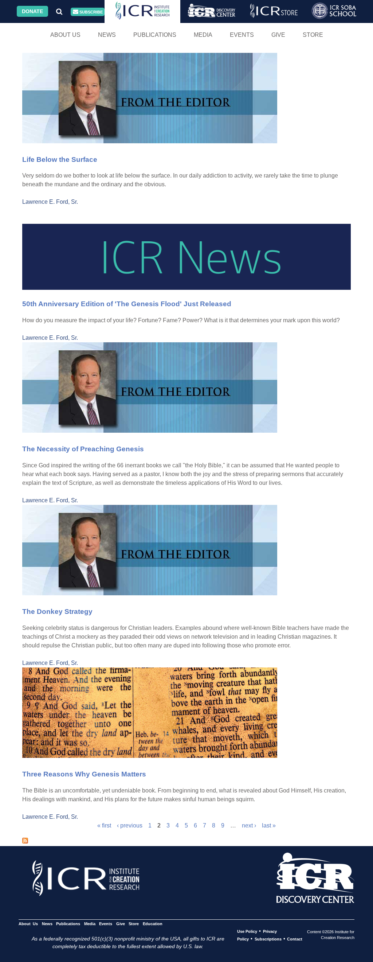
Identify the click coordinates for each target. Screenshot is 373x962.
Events (242, 35)
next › (249, 825)
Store (313, 35)
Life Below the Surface (59, 159)
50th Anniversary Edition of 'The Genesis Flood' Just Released (126, 304)
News (107, 35)
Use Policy (247, 931)
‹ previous (129, 825)
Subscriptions (268, 939)
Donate (32, 11)
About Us (65, 35)
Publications (154, 35)
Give (278, 35)
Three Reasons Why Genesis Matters (84, 774)
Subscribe (90, 12)
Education (152, 924)
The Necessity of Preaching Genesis (83, 449)
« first (104, 825)
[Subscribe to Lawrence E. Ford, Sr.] (25, 841)
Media (203, 35)
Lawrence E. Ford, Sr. (50, 202)
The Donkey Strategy (57, 611)
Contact (294, 939)
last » (269, 825)
